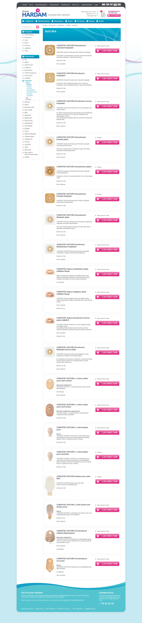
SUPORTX (28, 144)
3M (25, 59)
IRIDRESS (29, 88)
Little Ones (29, 93)
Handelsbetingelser (41, 5)
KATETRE (28, 99)
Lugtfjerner (29, 21)
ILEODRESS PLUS (32, 92)
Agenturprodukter (87, 5)
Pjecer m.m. (75, 5)
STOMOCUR (28, 139)
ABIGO (27, 62)
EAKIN (27, 105)
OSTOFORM (28, 126)
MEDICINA (28, 115)
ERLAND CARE (29, 107)
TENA (26, 147)
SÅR (27, 97)
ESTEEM (29, 86)
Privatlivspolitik (54, 5)
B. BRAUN (28, 67)
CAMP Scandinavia (30, 73)
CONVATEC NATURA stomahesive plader (74, 167)
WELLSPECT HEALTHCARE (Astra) (31, 153)
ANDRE (27, 157)
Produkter (28, 32)
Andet (101, 21)
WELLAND (28, 150)
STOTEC (27, 142)
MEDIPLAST (28, 118)
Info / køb (107, 50)
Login (96, 5)
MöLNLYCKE (29, 120)
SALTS (27, 131)
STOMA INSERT (29, 136)
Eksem (91, 21)
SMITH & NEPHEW (30, 134)
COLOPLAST (29, 75)
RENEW (27, 128)
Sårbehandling (43, 21)
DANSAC (27, 102)
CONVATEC (28, 81)
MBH (26, 112)
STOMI (28, 82)
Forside (24, 5)
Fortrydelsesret (65, 5)
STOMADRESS (31, 90)
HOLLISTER (28, 110)
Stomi (70, 21)
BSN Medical (28, 70)
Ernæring (80, 21)
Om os (31, 5)
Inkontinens (58, 21)
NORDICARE (29, 123)
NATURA (29, 84)
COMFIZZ (27, 78)
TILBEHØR (30, 95)
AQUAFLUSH (29, 65)
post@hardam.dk (113, 598)
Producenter (29, 56)
